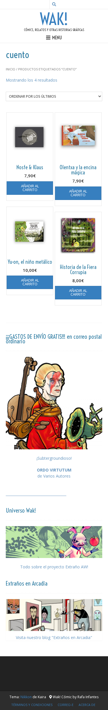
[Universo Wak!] (54, 542)
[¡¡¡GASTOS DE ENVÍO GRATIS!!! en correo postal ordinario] (54, 403)
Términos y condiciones (31, 705)
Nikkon (26, 696)
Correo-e (65, 705)
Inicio (10, 69)
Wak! (54, 19)
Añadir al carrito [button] (30, 187)
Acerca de (87, 705)
